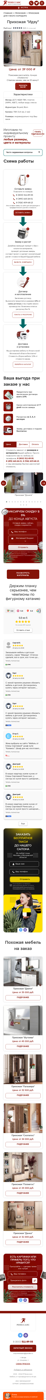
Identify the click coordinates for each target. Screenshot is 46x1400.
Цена (8, 444)
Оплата (35, 444)
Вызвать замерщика (23, 262)
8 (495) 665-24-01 (24, 199)
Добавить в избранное (23, 1370)
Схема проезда (23, 1364)
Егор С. (16, 734)
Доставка (23, 444)
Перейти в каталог (23, 364)
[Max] (25, 930)
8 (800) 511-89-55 (24, 195)
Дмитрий (16, 794)
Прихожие (20, 13)
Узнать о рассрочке (23, 315)
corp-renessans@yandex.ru (23, 1353)
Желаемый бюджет (25, 538)
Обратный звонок (23, 1348)
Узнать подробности (37, 133)
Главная (8, 13)
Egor (15, 703)
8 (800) (23, 1342)
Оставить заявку (23, 213)
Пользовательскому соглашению (23, 888)
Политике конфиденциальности (23, 887)
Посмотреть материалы (23, 574)
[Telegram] (21, 930)
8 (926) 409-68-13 (24, 203)
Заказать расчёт (23, 86)
